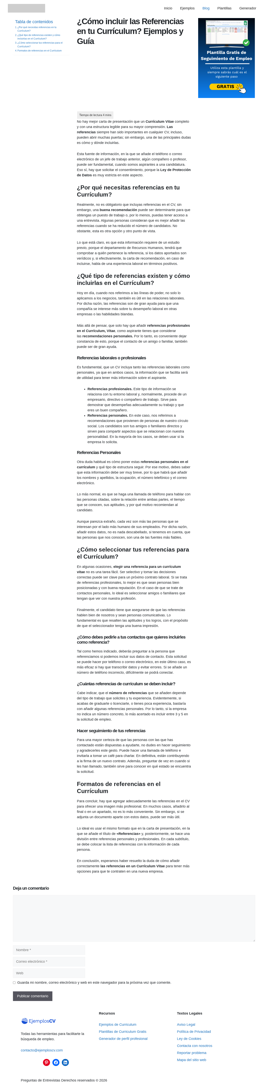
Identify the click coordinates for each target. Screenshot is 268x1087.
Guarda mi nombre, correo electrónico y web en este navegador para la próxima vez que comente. (94, 983)
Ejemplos (187, 8)
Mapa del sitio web (191, 1060)
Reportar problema (191, 1053)
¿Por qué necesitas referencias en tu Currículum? (37, 29)
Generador (247, 8)
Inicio (168, 8)
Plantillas (224, 8)
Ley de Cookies (189, 1039)
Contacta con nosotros (194, 1046)
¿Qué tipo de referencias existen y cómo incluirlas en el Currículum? (38, 37)
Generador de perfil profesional (123, 1039)
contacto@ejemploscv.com (42, 1050)
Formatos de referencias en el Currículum (39, 50)
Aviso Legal (186, 1025)
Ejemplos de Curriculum (117, 1025)
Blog (206, 8)
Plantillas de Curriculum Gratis (122, 1032)
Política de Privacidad (194, 1032)
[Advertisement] (134, 82)
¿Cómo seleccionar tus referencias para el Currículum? (40, 45)
